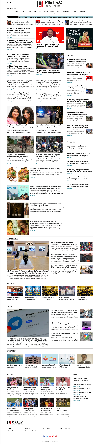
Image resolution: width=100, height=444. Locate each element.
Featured (70, 55)
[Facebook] (44, 436)
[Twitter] (47, 436)
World (40, 11)
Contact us (11, 430)
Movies (52, 11)
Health (58, 11)
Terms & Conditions (65, 428)
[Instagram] (50, 436)
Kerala (22, 11)
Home (16, 11)
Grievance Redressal (30, 430)
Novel (50, 13)
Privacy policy (46, 428)
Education (43, 13)
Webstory (56, 13)
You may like (71, 142)
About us (27, 428)
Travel (10, 307)
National (29, 11)
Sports (46, 11)
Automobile (66, 11)
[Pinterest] (56, 436)
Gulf (35, 11)
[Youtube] (53, 436)
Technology (82, 11)
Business (74, 11)
